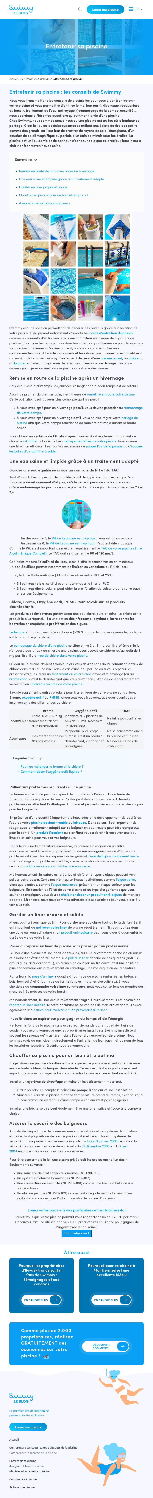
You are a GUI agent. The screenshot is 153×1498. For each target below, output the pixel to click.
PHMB (54, 698)
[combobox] (138, 9)
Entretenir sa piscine (35, 79)
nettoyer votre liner (51, 928)
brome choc (18, 679)
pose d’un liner (43, 976)
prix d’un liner (78, 958)
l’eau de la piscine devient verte (114, 856)
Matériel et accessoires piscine (29, 1471)
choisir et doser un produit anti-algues (91, 895)
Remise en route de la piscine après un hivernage (56, 171)
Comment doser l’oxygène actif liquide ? (51, 772)
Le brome (16, 632)
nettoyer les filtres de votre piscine (90, 441)
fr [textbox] (137, 9)
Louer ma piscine (105, 9)
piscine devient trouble (49, 823)
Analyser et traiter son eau (27, 1466)
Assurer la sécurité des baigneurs (44, 203)
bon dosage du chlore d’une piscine (40, 646)
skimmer (32, 441)
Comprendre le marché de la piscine (33, 1452)
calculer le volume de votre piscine (56, 684)
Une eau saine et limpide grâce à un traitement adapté (61, 179)
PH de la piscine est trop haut (72, 543)
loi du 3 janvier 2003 (102, 1141)
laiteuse (79, 823)
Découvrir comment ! (101, 1346)
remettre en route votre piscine (111, 394)
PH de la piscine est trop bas (73, 538)
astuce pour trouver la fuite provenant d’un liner (70, 1010)
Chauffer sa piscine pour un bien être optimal (53, 195)
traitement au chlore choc (71, 674)
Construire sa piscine (23, 1479)
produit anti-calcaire (77, 933)
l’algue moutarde (64, 885)
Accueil (14, 79)
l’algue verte (125, 880)
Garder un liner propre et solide (43, 187)
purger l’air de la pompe (104, 446)
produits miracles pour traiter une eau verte (56, 866)
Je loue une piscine (22, 1487)
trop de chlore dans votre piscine (62, 656)
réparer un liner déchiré (27, 1005)
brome (19, 363)
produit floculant (49, 833)
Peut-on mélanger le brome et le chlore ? (52, 767)
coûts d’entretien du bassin (111, 333)
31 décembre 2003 (96, 1146)
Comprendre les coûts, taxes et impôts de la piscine (43, 1447)
